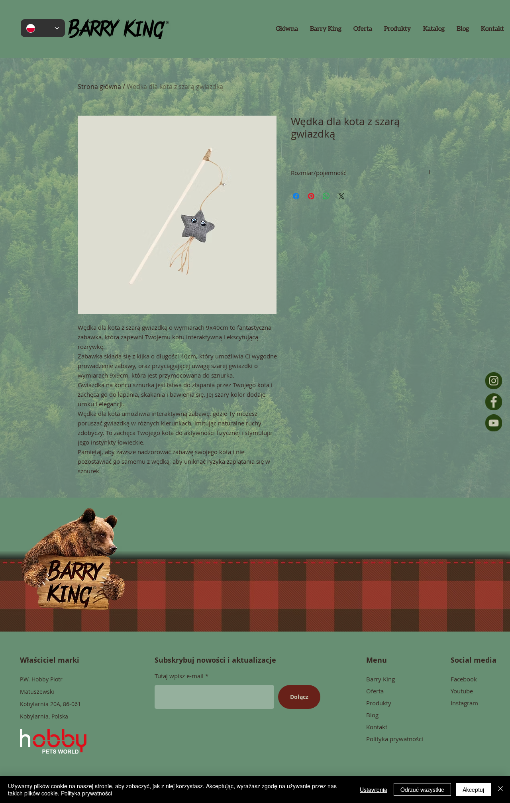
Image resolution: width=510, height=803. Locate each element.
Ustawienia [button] (373, 789)
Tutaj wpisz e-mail (179, 676)
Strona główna (99, 86)
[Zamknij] (500, 789)
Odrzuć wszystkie (422, 789)
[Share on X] (341, 196)
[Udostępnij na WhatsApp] (326, 196)
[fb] (493, 401)
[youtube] (493, 422)
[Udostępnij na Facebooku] (296, 196)
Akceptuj (473, 789)
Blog (372, 715)
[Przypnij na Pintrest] (311, 196)
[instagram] (493, 380)
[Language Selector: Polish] (43, 28)
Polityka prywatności (86, 793)
